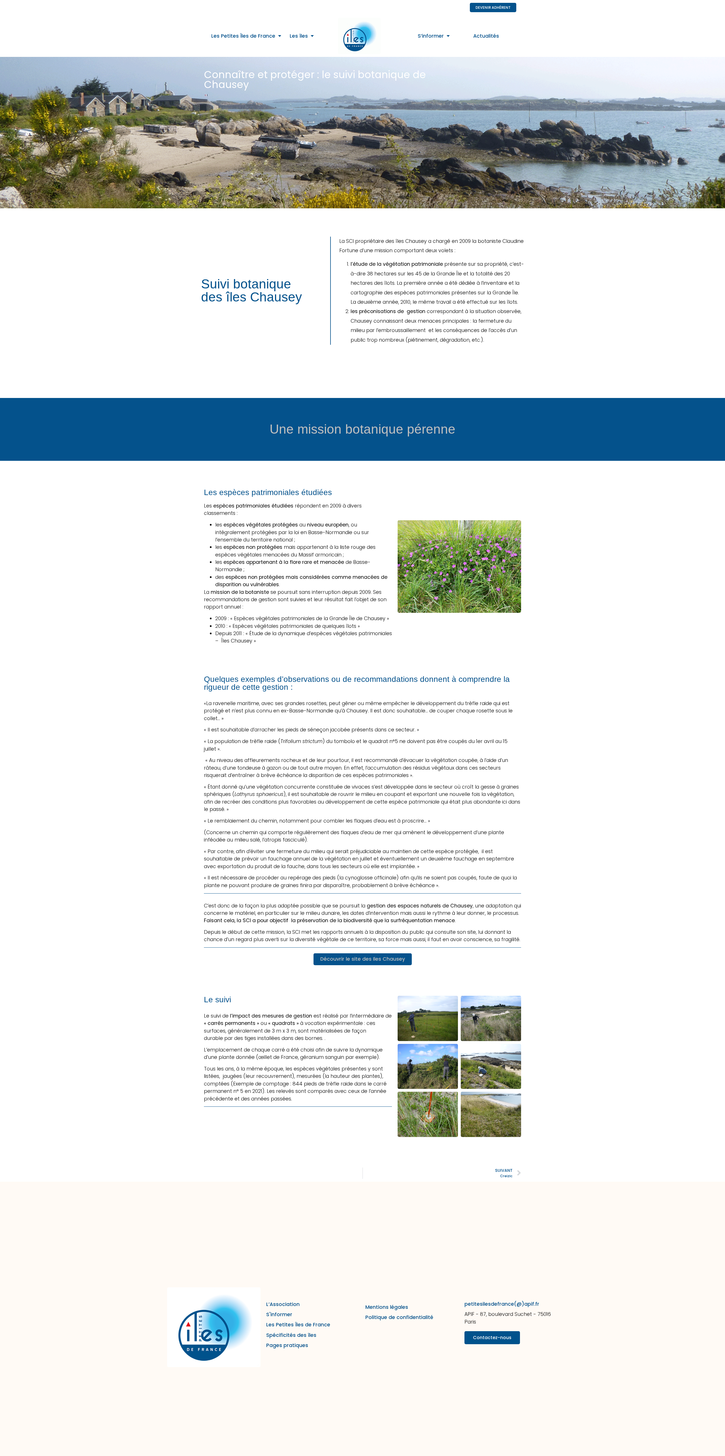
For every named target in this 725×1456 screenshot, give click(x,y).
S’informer (431, 36)
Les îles (299, 36)
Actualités (486, 36)
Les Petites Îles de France (243, 36)
